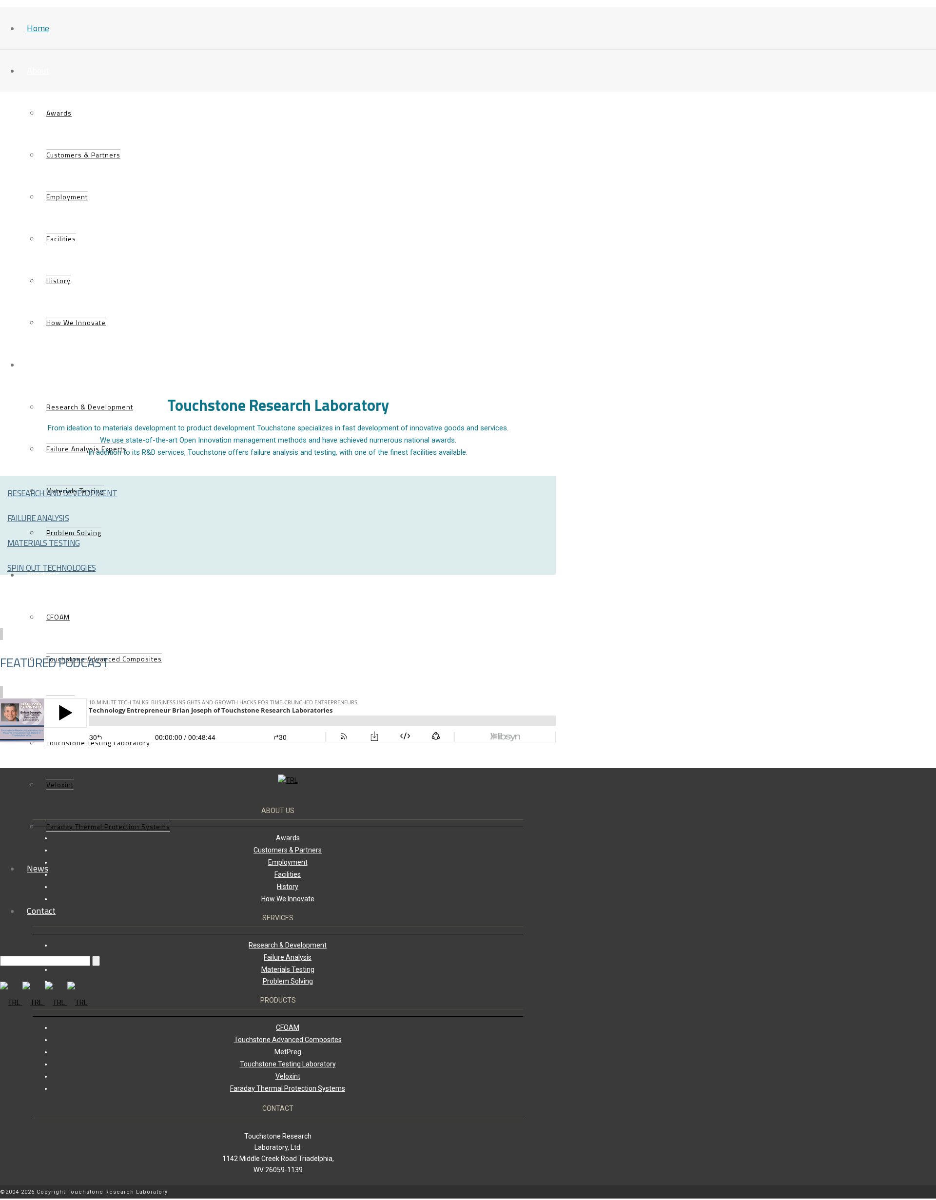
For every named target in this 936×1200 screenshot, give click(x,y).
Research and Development (62, 493)
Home (38, 28)
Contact (41, 910)
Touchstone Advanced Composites (288, 1040)
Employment (67, 197)
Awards (59, 113)
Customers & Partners (83, 155)
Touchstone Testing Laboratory (288, 1064)
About (38, 70)
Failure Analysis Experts (86, 449)
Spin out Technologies (51, 567)
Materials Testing (43, 543)
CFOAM (58, 617)
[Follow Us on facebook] (553, 1192)
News (37, 868)
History (58, 280)
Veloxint (60, 784)
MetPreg (287, 1052)
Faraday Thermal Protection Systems (108, 826)
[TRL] (44, 1002)
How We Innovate (76, 322)
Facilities (61, 238)
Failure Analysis (38, 518)
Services (42, 364)
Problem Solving (288, 981)
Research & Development (89, 407)
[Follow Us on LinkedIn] (548, 1192)
